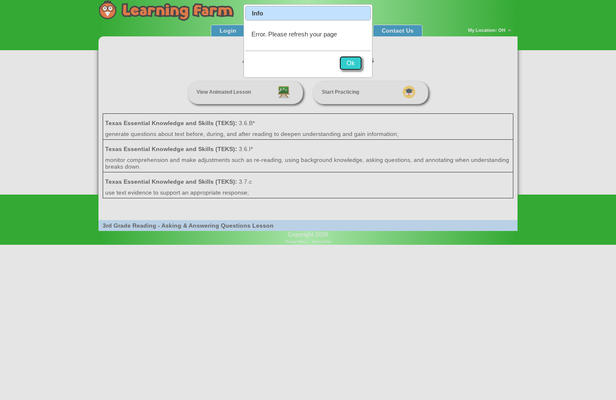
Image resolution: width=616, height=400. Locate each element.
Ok (351, 63)
